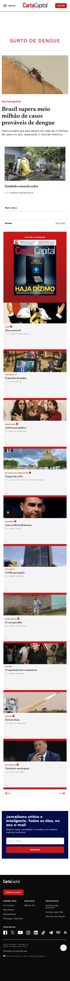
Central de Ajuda (55, 916)
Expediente (9, 914)
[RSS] (65, 932)
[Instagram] (28, 933)
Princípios (8, 905)
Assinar (35, 850)
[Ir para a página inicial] (35, 6)
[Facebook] (5, 932)
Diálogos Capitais (13, 918)
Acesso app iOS (54, 912)
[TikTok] (43, 933)
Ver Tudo (60, 223)
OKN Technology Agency (34, 956)
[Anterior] (8, 794)
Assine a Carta (13, 892)
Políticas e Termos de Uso (15, 951)
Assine (61, 6)
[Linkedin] (36, 932)
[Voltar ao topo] (63, 947)
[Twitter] (12, 932)
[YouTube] (20, 932)
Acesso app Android (52, 906)
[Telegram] (51, 932)
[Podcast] (58, 932)
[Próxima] (62, 794)
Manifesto (8, 910)
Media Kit (29, 905)
